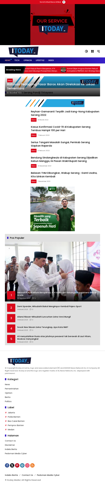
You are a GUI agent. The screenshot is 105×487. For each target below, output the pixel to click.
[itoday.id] (23, 51)
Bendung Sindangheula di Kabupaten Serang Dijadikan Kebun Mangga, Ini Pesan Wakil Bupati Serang (64, 159)
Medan (11, 429)
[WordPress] (22, 465)
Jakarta (11, 412)
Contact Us (10, 440)
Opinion (8, 393)
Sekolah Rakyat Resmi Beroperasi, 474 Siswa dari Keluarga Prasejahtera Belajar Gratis (33, 70)
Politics (8, 401)
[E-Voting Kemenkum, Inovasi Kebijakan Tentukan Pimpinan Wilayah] (99, 69)
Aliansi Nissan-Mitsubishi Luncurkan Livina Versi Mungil (44, 317)
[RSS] (32, 465)
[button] (86, 51)
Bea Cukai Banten (16, 421)
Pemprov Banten (16, 425)
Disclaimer (10, 445)
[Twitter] (12, 465)
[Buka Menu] (92, 51)
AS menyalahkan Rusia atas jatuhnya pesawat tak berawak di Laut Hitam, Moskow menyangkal (54, 337)
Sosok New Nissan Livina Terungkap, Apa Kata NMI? (42, 327)
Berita (7, 397)
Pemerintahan (12, 388)
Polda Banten (14, 416)
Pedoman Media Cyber (16, 453)
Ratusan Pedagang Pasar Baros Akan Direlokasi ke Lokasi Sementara (51, 86)
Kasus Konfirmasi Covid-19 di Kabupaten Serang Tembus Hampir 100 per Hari (60, 128)
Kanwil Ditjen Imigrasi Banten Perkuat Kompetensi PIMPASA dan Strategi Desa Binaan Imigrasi (75, 70)
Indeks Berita (11, 449)
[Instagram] (27, 465)
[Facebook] (7, 465)
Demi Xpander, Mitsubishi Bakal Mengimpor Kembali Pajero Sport (49, 306)
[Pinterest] (17, 465)
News (10, 80)
